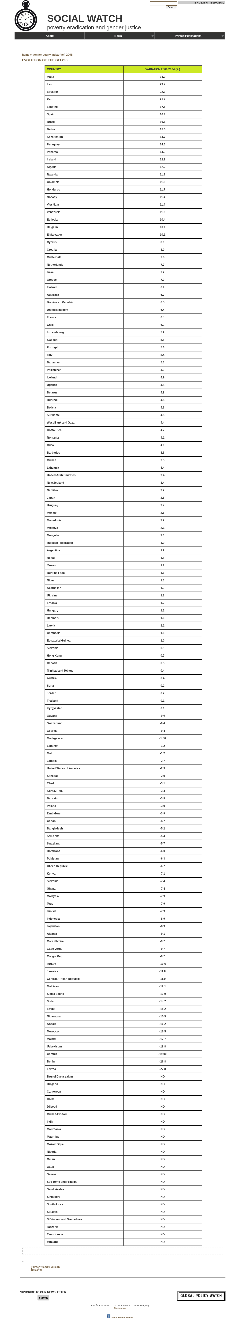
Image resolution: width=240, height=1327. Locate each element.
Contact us (120, 1308)
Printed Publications (188, 36)
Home (26, 54)
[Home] (26, 30)
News (118, 36)
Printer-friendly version (45, 1266)
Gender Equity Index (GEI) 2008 (53, 54)
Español (217, 2)
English (201, 2)
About (50, 36)
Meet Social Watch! (122, 1317)
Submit (43, 1297)
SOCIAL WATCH (84, 18)
